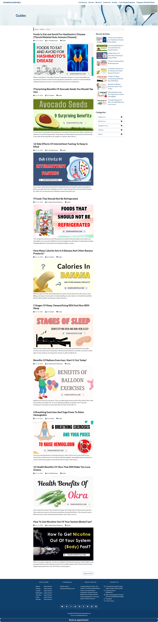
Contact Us (107, 2)
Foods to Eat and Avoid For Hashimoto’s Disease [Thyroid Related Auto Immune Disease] (89, 592)
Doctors (91, 2)
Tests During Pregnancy (127, 2)
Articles (114, 2)
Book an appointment (78, 620)
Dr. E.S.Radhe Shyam (52, 40)
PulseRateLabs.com (82, 615)
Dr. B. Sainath (50, 95)
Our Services (83, 2)
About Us (98, 2)
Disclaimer (109, 598)
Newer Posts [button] (88, 573)
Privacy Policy (110, 601)
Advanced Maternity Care (67, 588)
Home (36, 29)
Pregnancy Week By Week (145, 2)
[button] (62, 606)
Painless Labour (64, 586)
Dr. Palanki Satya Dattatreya (55, 202)
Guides (64, 40)
